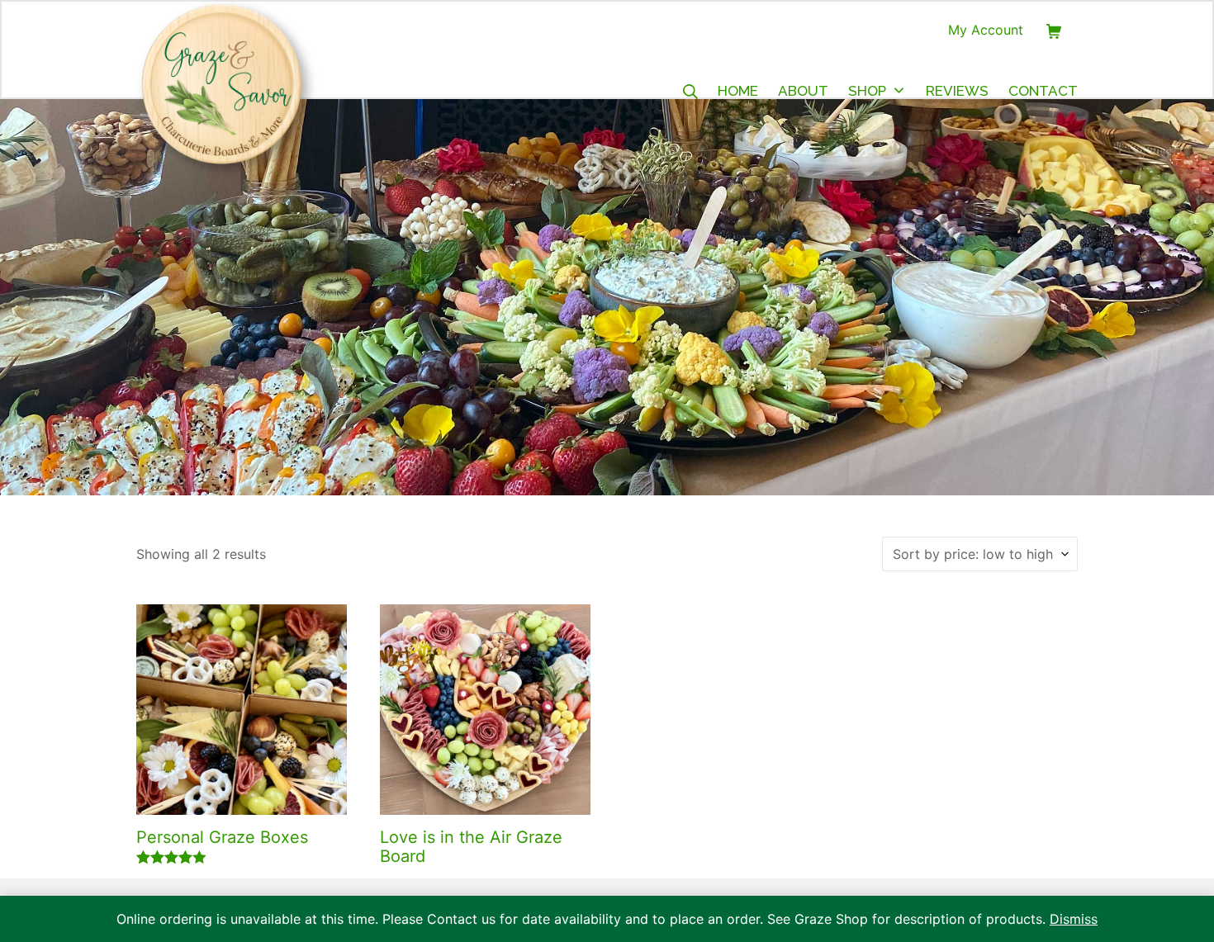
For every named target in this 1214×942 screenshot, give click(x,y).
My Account (985, 29)
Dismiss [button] (1074, 919)
